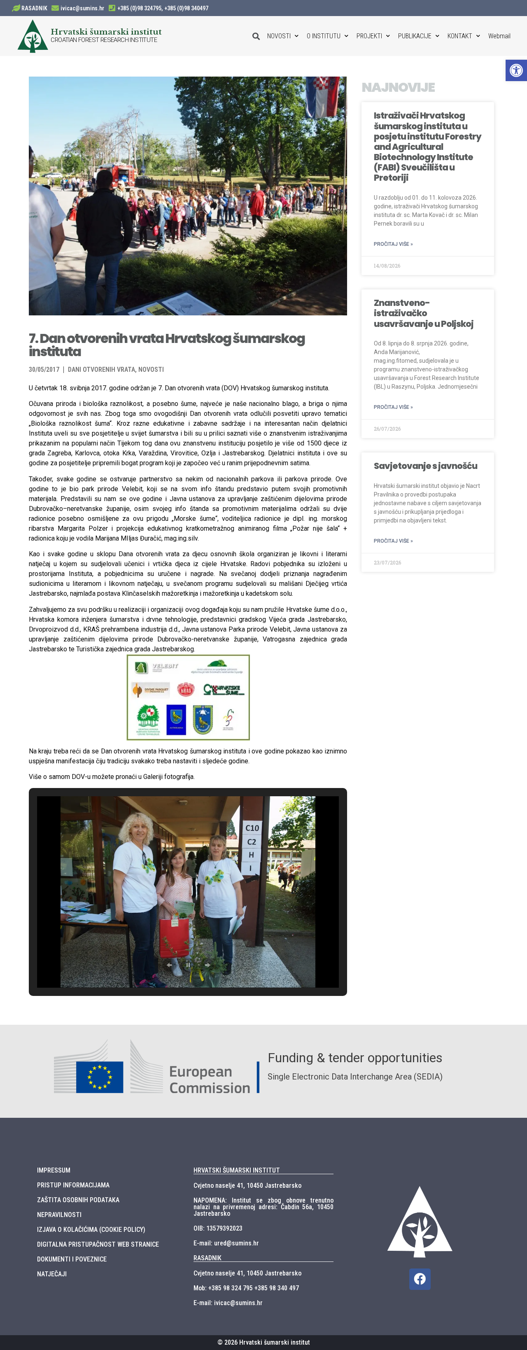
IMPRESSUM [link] (53, 1170)
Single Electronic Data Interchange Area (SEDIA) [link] (355, 1077)
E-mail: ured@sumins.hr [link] (226, 1243)
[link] (516, 70)
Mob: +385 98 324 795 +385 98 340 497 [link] (246, 1288)
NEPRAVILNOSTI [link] (59, 1215)
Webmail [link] (499, 36)
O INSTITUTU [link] (323, 36)
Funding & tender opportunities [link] (355, 1058)
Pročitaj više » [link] (393, 244)
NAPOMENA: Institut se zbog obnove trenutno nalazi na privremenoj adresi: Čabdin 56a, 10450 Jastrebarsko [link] (263, 1206)
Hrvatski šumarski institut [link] (106, 32)
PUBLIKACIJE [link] (414, 36)
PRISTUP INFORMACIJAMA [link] (73, 1185)
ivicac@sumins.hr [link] (82, 8)
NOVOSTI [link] (279, 36)
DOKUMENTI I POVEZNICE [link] (72, 1259)
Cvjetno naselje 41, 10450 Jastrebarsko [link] (247, 1185)
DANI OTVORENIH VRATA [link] (101, 369)
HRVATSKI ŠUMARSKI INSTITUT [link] (237, 1170)
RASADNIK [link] (34, 8)
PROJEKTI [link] (369, 36)
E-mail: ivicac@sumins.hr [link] (228, 1303)
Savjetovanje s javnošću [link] (425, 466)
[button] (169, 965)
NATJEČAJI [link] (52, 1274)
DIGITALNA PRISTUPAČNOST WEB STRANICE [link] (98, 1244)
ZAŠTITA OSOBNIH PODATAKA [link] (78, 1200)
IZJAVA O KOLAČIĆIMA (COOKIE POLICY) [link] (91, 1229)
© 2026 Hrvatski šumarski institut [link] (263, 1342)
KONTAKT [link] (460, 36)
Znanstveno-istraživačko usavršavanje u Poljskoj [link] (423, 313)
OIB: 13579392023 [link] (218, 1228)
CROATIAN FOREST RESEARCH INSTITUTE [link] (104, 40)
